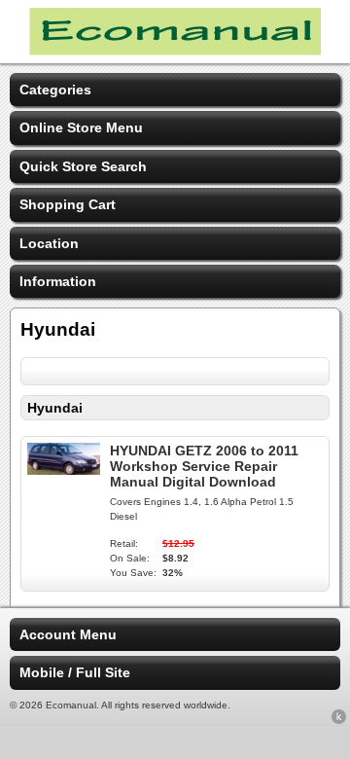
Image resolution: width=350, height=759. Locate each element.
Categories (55, 89)
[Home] (175, 50)
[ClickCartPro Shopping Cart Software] (339, 720)
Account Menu (68, 634)
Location (49, 243)
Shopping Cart (67, 204)
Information (57, 281)
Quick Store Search (83, 166)
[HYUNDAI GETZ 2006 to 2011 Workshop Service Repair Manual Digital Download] (63, 470)
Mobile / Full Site (74, 672)
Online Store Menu (81, 127)
